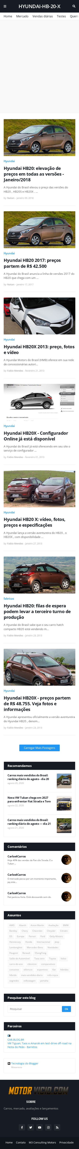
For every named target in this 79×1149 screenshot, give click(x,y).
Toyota (52, 958)
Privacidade (66, 1142)
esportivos (42, 969)
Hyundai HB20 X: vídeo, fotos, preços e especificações (34, 522)
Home (8, 16)
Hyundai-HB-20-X (39, 6)
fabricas (9, 598)
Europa (20, 936)
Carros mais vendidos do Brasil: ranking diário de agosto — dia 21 (29, 821)
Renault (26, 953)
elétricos (28, 969)
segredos (14, 980)
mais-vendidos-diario (32, 975)
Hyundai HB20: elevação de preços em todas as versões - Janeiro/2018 (34, 174)
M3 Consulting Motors (42, 1142)
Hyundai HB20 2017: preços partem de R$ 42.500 (32, 263)
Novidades (53, 947)
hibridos (64, 969)
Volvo (63, 958)
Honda (28, 941)
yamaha (44, 980)
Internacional (43, 941)
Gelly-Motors (56, 936)
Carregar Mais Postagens (39, 748)
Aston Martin (37, 925)
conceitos (14, 969)
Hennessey (15, 941)
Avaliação (53, 925)
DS (10, 936)
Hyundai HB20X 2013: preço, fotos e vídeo (39, 349)
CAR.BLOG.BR (16, 1039)
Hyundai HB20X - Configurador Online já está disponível (36, 436)
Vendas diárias (43, 16)
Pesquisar (74, 6)
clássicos (32, 964)
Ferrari (32, 936)
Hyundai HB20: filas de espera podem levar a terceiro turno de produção (37, 611)
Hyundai (9, 161)
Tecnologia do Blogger (24, 1063)
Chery (25, 930)
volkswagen (29, 980)
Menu (5, 6)
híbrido (13, 975)
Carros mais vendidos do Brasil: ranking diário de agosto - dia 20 (28, 777)
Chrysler (51, 930)
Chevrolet (37, 930)
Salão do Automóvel (19, 958)
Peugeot (13, 953)
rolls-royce (52, 975)
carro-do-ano (16, 964)
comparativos (48, 964)
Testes (61, 16)
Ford (42, 936)
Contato (21, 1142)
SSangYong (40, 953)
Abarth (22, 925)
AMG (12, 925)
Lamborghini (15, 947)
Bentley (13, 930)
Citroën (64, 930)
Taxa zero (39, 958)
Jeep (57, 941)
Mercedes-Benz (35, 947)
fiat (54, 969)
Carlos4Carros (17, 856)
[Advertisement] (39, 66)
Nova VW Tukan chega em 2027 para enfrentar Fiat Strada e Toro (29, 799)
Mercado (22, 16)
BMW (66, 925)
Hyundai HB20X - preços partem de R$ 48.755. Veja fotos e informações (37, 703)
